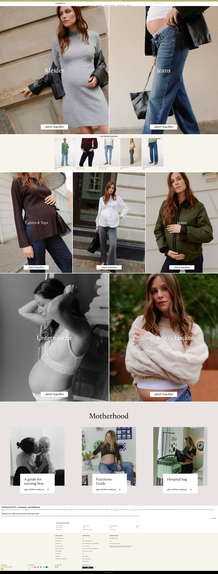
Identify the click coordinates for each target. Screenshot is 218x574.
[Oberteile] (36, 222)
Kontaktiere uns (58, 540)
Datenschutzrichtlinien (86, 558)
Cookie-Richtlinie (85, 561)
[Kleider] (54, 70)
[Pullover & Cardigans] (163, 337)
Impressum (57, 556)
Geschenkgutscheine (59, 548)
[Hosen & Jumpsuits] (109, 222)
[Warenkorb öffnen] (161, 3)
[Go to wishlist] (159, 3)
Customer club (58, 543)
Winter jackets (112, 529)
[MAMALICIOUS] (60, 3)
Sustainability (58, 553)
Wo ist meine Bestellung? (87, 540)
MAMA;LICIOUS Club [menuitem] (121, 5)
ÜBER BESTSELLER (113, 535)
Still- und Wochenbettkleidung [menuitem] (109, 5)
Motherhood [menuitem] (128, 5)
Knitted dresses (86, 525)
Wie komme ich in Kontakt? (87, 551)
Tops (137, 527)
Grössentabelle (58, 551)
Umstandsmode (116, 509)
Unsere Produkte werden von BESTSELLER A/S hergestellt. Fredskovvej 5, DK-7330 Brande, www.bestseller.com (120, 546)
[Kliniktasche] (181, 454)
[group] (65, 154)
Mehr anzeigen (213, 518)
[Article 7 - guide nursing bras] (36, 454)
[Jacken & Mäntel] (182, 222)
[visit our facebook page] (57, 567)
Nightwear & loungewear (87, 529)
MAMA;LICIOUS (59, 535)
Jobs (110, 540)
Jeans (84, 527)
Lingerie (137, 525)
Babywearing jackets (113, 525)
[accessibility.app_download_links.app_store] (90, 568)
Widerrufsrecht (85, 556)
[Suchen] (155, 3)
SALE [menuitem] (93, 5)
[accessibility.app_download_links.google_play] (85, 568)
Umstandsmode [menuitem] (99, 5)
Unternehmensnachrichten (114, 543)
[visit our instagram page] (55, 567)
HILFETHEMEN (86, 535)
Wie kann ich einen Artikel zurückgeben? (90, 548)
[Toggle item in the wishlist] (75, 139)
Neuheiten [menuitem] (89, 5)
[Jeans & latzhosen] (163, 70)
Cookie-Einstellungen (109, 572)
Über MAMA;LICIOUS (59, 538)
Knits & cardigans (59, 525)
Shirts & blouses (59, 527)
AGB (83, 553)
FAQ (83, 538)
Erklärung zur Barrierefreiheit (61, 558)
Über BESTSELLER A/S (113, 538)
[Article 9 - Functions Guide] (109, 454)
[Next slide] (163, 152)
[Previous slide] (55, 152)
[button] (65, 152)
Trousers (111, 527)
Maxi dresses (58, 529)
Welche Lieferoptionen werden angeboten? (90, 543)
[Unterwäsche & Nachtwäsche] (54, 337)
